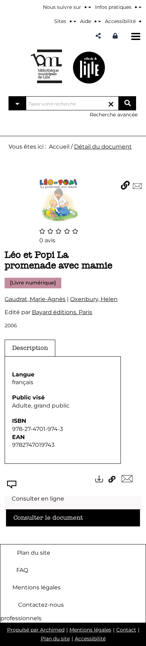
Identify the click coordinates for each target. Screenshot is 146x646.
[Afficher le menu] (136, 36)
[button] (98, 36)
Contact (126, 630)
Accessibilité (90, 638)
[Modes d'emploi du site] (140, 7)
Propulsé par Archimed (35, 630)
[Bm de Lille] (46, 66)
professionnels (20, 618)
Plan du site (33, 552)
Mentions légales (36, 587)
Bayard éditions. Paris (62, 312)
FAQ (22, 569)
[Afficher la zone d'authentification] (117, 36)
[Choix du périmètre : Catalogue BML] (17, 103)
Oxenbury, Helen (94, 299)
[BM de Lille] (89, 67)
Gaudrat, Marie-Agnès (35, 299)
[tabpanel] (62, 410)
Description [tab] (30, 348)
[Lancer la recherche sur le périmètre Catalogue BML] (127, 103)
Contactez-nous (41, 604)
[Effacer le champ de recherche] (111, 103)
